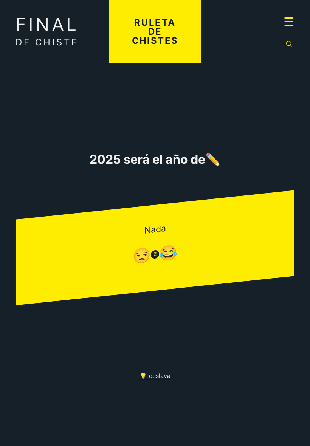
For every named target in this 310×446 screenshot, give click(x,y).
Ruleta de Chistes (155, 31)
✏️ (212, 159)
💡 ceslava (155, 375)
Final (47, 30)
